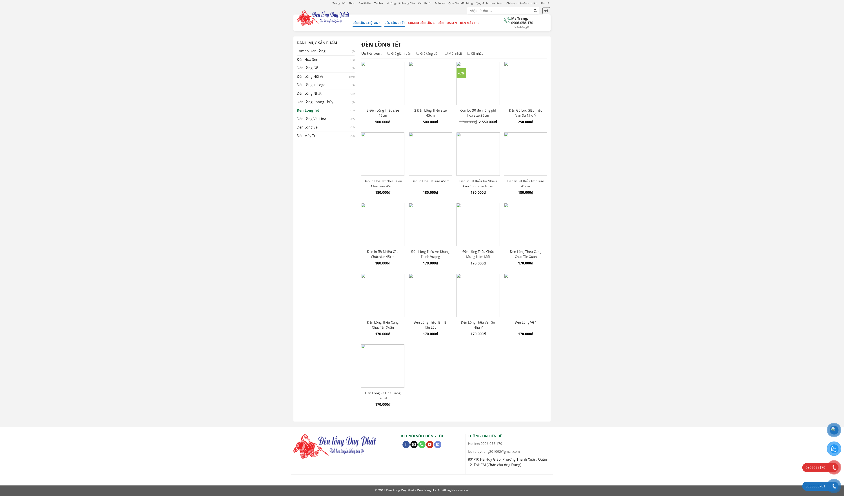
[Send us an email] (414, 444)
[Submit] (535, 10)
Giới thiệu (364, 3)
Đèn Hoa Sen (447, 23)
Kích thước (425, 3)
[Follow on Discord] (437, 444)
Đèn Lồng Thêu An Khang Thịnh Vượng (430, 254)
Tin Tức (379, 3)
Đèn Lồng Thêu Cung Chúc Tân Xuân (525, 254)
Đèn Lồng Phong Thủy (315, 102)
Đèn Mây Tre (469, 23)
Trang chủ (339, 3)
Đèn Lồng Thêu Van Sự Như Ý (478, 324)
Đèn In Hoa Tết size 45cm (430, 181)
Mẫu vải (440, 3)
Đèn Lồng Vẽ (307, 127)
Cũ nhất (477, 53)
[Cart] (546, 10)
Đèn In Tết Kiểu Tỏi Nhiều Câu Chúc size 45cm (478, 183)
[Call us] (422, 444)
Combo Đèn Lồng (421, 23)
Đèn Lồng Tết (394, 23)
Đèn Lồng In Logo (311, 84)
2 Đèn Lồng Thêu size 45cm (383, 113)
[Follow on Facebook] (406, 444)
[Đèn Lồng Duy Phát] (323, 18)
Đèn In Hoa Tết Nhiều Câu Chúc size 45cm (383, 183)
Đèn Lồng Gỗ (307, 67)
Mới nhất (455, 53)
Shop (352, 3)
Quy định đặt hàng (460, 3)
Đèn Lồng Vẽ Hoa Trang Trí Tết (382, 395)
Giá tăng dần (429, 53)
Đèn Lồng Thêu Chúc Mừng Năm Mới (478, 254)
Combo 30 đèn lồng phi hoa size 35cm (478, 113)
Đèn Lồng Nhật (309, 93)
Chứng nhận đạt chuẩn (521, 3)
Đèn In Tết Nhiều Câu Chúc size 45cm (382, 254)
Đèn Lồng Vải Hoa (311, 118)
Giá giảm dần (401, 53)
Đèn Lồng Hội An (365, 23)
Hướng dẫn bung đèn (401, 3)
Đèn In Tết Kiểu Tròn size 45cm (525, 183)
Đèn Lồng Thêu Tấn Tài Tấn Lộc (430, 324)
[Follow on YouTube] (429, 444)
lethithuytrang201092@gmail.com (494, 451)
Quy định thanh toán (489, 3)
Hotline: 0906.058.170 (485, 443)
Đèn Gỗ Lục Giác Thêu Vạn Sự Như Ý (525, 113)
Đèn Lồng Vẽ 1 (526, 322)
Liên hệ (544, 3)
